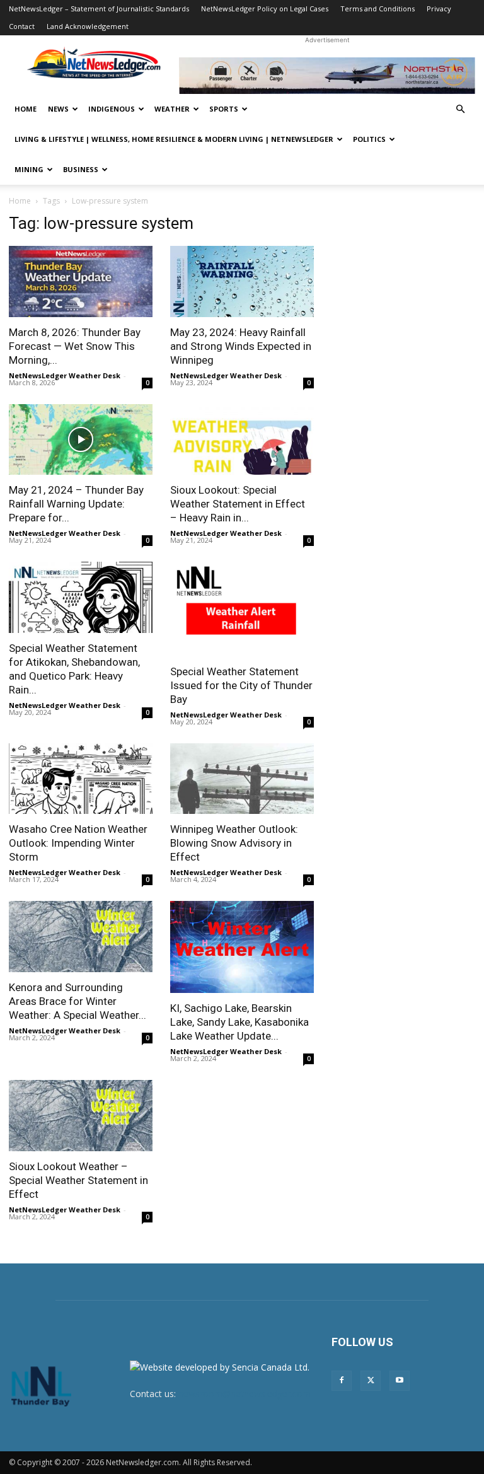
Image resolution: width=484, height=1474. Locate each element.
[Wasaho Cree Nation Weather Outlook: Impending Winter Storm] (81, 779)
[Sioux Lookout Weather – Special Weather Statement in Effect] (81, 1115)
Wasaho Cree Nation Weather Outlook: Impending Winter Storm (78, 843)
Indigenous (111, 108)
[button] (460, 109)
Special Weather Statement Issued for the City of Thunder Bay (241, 685)
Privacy (439, 8)
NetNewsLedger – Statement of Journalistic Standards (99, 8)
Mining (28, 169)
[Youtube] (399, 1381)
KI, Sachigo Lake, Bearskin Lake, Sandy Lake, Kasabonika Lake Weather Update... (239, 1022)
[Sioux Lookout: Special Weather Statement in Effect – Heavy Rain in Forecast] (242, 439)
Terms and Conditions (377, 8)
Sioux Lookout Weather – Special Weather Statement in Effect (78, 1180)
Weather (172, 108)
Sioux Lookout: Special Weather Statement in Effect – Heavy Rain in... (237, 504)
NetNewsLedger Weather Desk (64, 375)
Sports (223, 108)
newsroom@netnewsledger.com (244, 1394)
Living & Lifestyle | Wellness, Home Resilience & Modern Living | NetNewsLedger (173, 139)
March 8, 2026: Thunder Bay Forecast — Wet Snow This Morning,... (75, 346)
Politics (369, 139)
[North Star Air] (327, 75)
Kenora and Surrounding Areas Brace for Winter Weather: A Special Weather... (77, 1001)
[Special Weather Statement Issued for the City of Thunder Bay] (242, 609)
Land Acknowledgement (88, 26)
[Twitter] (370, 1381)
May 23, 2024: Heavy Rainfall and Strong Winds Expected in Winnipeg (240, 346)
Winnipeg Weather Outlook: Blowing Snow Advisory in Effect (234, 843)
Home (25, 108)
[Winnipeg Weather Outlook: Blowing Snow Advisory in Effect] (242, 779)
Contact (22, 26)
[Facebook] (341, 1381)
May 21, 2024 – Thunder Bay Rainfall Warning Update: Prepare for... (76, 504)
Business (80, 169)
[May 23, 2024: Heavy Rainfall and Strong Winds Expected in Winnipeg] (242, 281)
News (58, 108)
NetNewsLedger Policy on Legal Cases (264, 8)
